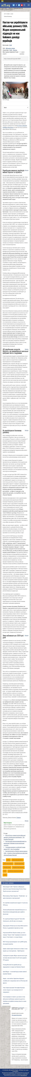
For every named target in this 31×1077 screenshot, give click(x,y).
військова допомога (17, 860)
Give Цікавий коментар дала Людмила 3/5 (25, 1009)
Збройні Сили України (18, 867)
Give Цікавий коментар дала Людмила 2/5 (26, 1007)
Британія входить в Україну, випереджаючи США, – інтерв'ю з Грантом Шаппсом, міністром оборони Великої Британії (15, 853)
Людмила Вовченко (17, 1015)
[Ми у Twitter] (19, 5)
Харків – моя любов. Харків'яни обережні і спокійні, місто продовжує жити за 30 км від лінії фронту (15, 981)
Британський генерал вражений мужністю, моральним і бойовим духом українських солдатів (15, 843)
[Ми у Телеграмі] (14, 5)
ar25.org (5, 5)
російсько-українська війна (15, 871)
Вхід (28, 1)
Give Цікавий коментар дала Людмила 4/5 (26, 1009)
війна (8, 860)
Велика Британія (19, 863)
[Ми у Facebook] (16, 5)
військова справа (10, 48)
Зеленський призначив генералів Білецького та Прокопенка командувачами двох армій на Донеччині (15, 912)
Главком (19, 817)
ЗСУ (5, 871)
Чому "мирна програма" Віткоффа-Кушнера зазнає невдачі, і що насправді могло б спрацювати (14, 990)
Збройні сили (7, 867)
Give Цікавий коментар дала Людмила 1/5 (25, 1007)
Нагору (26, 170)
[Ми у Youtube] (22, 5)
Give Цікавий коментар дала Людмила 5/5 (25, 1010)
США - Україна (13, 50)
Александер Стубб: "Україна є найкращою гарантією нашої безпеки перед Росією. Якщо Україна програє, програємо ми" (14, 889)
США (10, 45)
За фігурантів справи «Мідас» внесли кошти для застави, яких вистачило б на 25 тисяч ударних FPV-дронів (15, 958)
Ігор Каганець (21, 1007)
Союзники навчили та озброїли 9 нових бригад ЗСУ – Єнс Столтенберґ (14, 848)
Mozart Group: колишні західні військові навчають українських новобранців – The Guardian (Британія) (14, 837)
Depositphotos (24, 1075)
